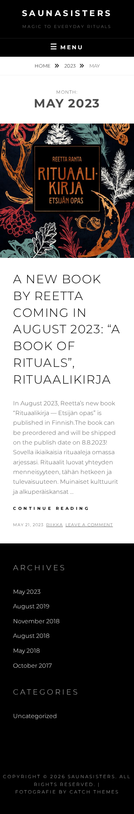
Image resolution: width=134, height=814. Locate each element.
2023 (70, 66)
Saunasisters (67, 13)
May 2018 (26, 650)
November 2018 (36, 621)
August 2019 (31, 606)
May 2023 (27, 591)
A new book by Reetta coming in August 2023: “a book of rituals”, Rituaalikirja (67, 329)
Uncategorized (35, 716)
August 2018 (31, 635)
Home (43, 66)
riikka (54, 524)
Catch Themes (94, 792)
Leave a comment (89, 524)
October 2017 (32, 665)
